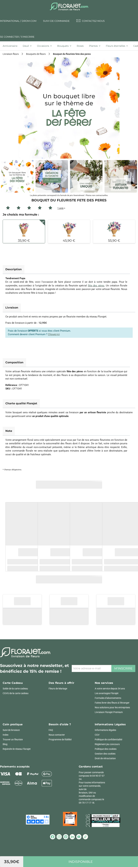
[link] (69, 108)
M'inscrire (123, 668)
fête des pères (96, 285)
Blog (5, 744)
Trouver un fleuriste (13, 739)
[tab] (11, 46)
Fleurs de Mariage (58, 688)
